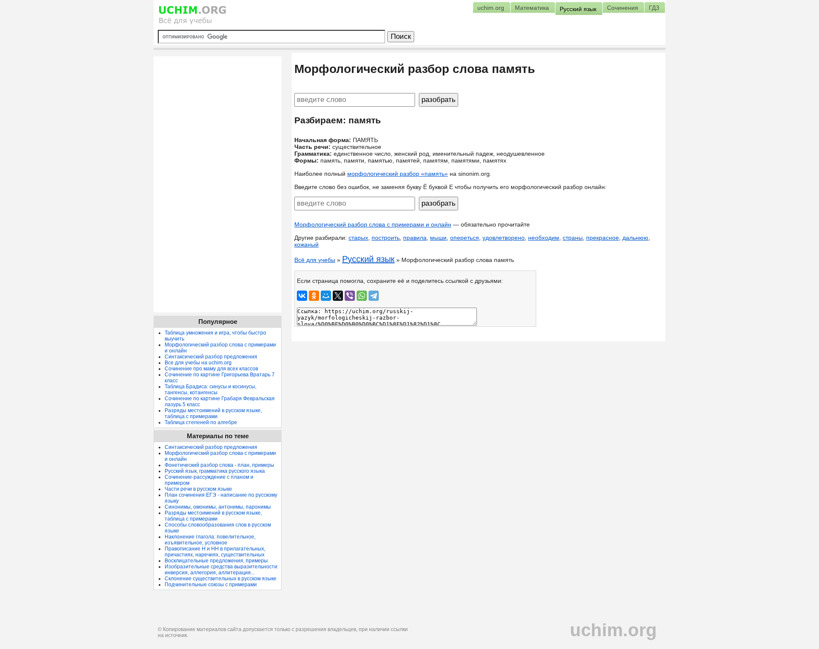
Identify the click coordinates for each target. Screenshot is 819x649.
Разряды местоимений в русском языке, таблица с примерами (213, 413)
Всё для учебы (314, 259)
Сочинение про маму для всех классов (211, 369)
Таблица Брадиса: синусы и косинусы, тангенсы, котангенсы (210, 390)
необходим (543, 237)
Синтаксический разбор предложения (211, 357)
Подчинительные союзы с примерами (211, 585)
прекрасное (602, 237)
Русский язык (368, 259)
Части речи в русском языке (198, 489)
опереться (464, 237)
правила (415, 237)
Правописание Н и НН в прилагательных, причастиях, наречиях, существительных (215, 552)
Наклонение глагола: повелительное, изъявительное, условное (210, 540)
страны (573, 237)
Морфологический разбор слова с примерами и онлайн (372, 224)
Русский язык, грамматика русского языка (215, 471)
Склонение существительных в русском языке (220, 579)
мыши (438, 237)
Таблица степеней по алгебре (201, 422)
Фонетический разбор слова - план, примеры (219, 465)
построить (386, 237)
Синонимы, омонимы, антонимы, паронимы (218, 507)
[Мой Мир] (326, 296)
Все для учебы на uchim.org (198, 363)
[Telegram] (374, 296)
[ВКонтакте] (302, 296)
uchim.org (613, 630)
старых (358, 237)
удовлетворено (503, 237)
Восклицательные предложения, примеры (216, 561)
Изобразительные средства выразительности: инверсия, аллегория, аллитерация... (222, 570)
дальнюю (635, 237)
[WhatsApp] (362, 296)
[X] (338, 296)
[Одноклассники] (314, 296)
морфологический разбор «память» (397, 173)
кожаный (306, 244)
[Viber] (350, 296)
